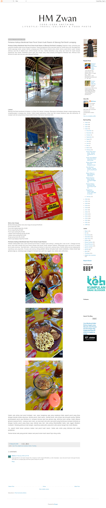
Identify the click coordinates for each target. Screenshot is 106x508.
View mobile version (44, 489)
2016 (86, 212)
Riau (86, 251)
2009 (86, 224)
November (89, 132)
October (88, 135)
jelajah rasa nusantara (23, 445)
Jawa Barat (87, 236)
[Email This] (22, 444)
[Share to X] (25, 444)
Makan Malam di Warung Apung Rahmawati (90, 174)
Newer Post (11, 486)
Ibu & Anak (87, 234)
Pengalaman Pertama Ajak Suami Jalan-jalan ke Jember (91, 191)
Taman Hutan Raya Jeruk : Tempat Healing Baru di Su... (91, 153)
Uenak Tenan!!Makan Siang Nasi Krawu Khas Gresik (91, 159)
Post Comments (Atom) (20, 492)
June (87, 143)
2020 (86, 203)
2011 (86, 222)
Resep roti (87, 247)
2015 (86, 214)
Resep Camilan (88, 242)
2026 (86, 122)
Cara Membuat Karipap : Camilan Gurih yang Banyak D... (91, 169)
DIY (86, 233)
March (88, 147)
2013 (86, 218)
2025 (86, 124)
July (87, 141)
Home (44, 486)
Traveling (34, 445)
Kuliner (30, 445)
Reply (13, 461)
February (88, 149)
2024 (86, 126)
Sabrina (14, 455)
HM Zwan (93, 101)
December (89, 130)
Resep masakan (89, 246)
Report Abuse (87, 260)
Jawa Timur (14, 445)
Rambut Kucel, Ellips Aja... (93, 82)
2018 (86, 207)
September (89, 137)
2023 (86, 128)
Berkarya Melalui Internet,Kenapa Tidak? (94, 66)
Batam (86, 231)
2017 (86, 209)
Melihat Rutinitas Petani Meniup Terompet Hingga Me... (91, 179)
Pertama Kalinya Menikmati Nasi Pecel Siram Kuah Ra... (91, 185)
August (88, 139)
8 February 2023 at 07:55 (22, 455)
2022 (86, 199)
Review (86, 249)
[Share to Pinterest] (28, 444)
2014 (86, 216)
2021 (86, 201)
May (87, 145)
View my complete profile (89, 116)
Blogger (56, 504)
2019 (86, 205)
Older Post (77, 486)
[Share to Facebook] (26, 444)
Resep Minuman (89, 244)
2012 (86, 220)
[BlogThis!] (23, 444)
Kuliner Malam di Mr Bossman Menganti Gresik (91, 164)
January (88, 196)
